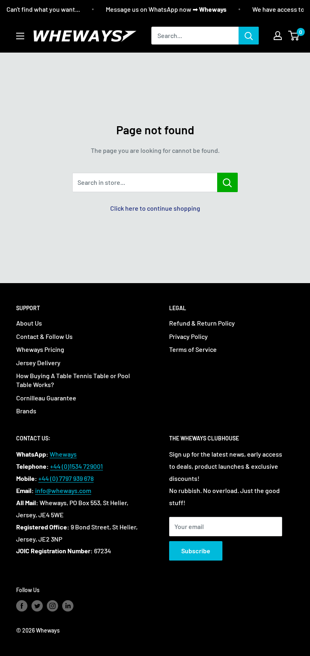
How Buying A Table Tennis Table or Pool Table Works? (73, 380)
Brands (26, 411)
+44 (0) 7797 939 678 (66, 478)
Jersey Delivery (38, 362)
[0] (294, 35)
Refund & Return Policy (202, 323)
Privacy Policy (188, 336)
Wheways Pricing (40, 349)
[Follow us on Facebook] (21, 605)
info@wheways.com (63, 490)
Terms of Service (193, 349)
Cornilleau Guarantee (46, 398)
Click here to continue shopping (155, 208)
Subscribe (195, 550)
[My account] (278, 35)
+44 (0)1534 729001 (76, 466)
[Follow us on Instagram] (52, 605)
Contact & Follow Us (44, 336)
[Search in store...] (227, 182)
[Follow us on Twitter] (37, 605)
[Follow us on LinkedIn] (67, 605)
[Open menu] (20, 36)
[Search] (249, 35)
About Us (29, 323)
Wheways (63, 454)
